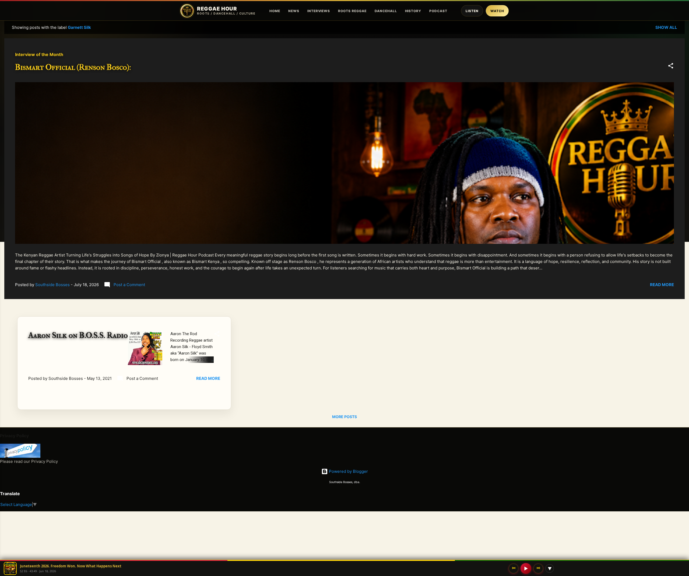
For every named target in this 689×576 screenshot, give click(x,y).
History (413, 11)
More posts (344, 416)
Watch (497, 11)
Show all (666, 27)
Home (274, 11)
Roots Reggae (352, 11)
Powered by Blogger (348, 471)
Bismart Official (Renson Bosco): (73, 67)
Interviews (318, 11)
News (293, 11)
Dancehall (386, 11)
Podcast (438, 11)
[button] (670, 67)
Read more (662, 284)
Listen (472, 11)
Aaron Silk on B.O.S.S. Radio (78, 335)
